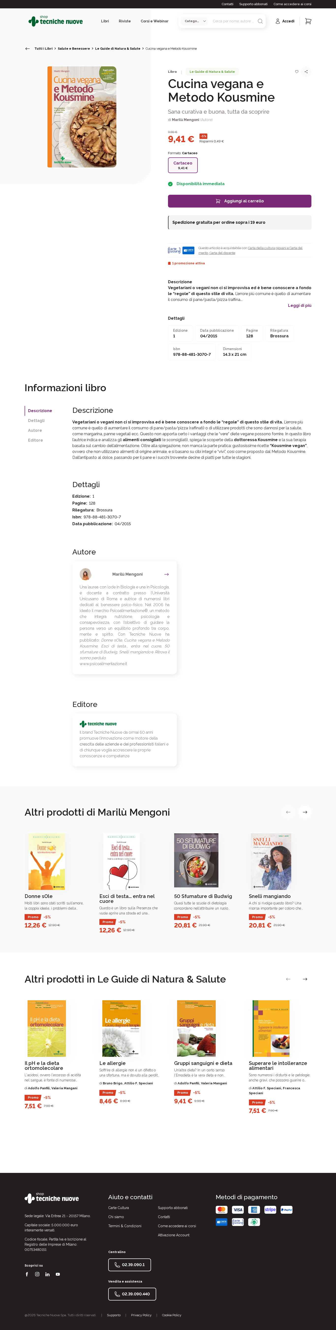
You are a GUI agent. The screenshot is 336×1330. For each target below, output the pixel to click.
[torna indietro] (28, 49)
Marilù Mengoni (185, 120)
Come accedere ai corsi (292, 4)
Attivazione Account (173, 1235)
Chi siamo (116, 1217)
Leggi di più (299, 306)
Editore (35, 440)
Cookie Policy (171, 1315)
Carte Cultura (118, 1208)
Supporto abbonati (253, 4)
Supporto (114, 1315)
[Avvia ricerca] (260, 21)
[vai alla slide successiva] (305, 812)
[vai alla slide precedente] (288, 812)
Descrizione (40, 410)
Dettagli (36, 420)
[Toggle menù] (27, 21)
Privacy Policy (141, 1315)
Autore (35, 430)
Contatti (227, 4)
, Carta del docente (221, 253)
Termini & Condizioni (124, 1226)
